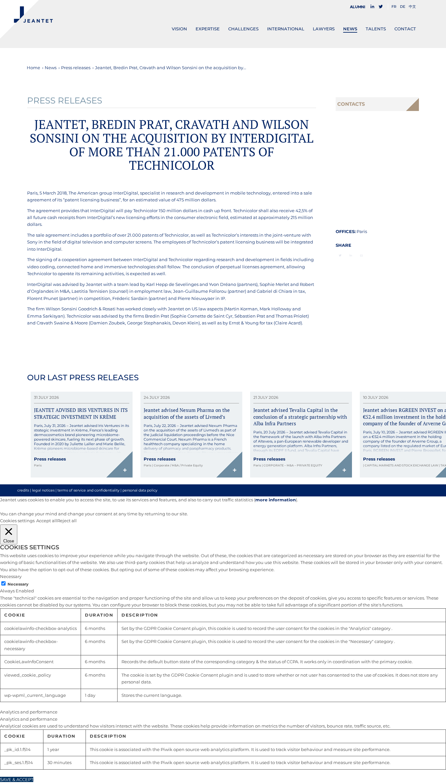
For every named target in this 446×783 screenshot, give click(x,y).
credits (23, 490)
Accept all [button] (46, 520)
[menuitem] (359, 6)
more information (275, 499)
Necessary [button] (11, 576)
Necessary (18, 584)
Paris (362, 231)
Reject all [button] (67, 520)
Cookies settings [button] (17, 520)
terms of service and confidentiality (88, 490)
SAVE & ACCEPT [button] (16, 779)
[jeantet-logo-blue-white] (26, 19)
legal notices (43, 490)
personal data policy (139, 490)
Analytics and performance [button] (28, 711)
